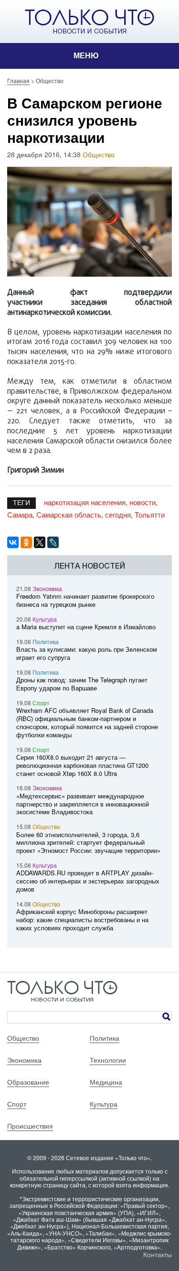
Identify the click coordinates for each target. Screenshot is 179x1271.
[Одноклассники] (26, 542)
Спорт (41, 703)
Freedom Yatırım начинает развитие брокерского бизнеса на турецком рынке (85, 600)
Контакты (157, 1254)
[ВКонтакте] (13, 542)
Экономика (47, 588)
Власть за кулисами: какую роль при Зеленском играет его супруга (86, 653)
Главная (18, 80)
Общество (99, 154)
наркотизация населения (85, 502)
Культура (44, 619)
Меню (86, 56)
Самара (19, 514)
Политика (45, 641)
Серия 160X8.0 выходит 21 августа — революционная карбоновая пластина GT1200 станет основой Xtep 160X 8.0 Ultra (82, 765)
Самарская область (68, 514)
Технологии (108, 1060)
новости (142, 502)
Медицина (106, 1082)
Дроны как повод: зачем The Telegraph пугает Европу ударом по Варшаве (81, 683)
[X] (39, 542)
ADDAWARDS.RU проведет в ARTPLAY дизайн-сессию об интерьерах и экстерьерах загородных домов (87, 881)
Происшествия (30, 1126)
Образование (28, 1082)
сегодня (118, 514)
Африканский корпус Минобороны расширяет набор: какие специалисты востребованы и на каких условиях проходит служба (82, 919)
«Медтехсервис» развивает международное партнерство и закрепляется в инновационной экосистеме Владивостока (82, 804)
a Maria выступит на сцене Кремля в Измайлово (86, 626)
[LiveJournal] (53, 542)
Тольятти (150, 514)
